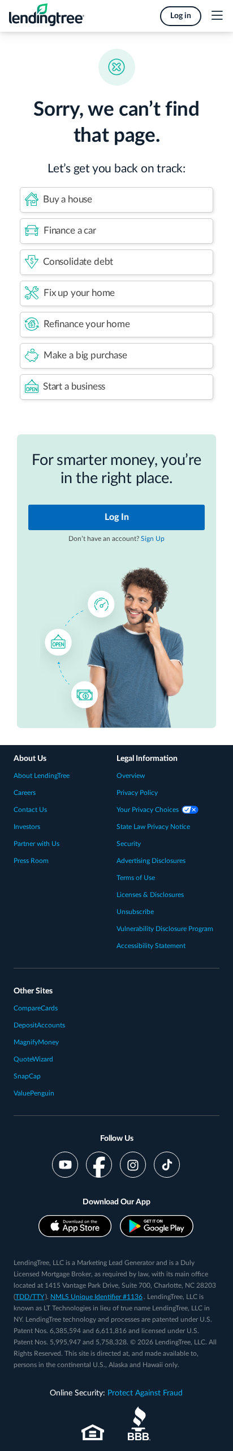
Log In (117, 517)
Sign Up (153, 538)
